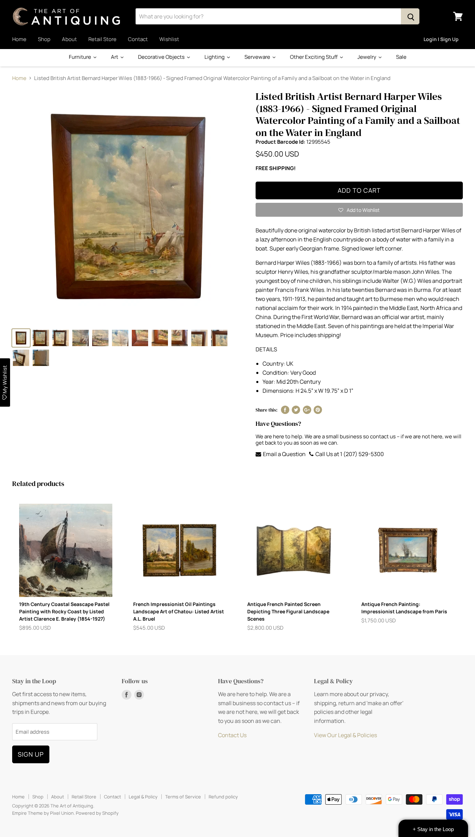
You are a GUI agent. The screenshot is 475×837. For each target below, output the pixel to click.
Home (19, 39)
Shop (44, 39)
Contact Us (232, 735)
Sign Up (31, 754)
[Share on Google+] (307, 410)
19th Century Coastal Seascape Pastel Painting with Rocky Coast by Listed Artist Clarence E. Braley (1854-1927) (64, 611)
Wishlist (169, 39)
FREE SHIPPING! (276, 168)
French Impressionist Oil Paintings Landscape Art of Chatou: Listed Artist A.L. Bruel (178, 611)
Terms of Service (183, 797)
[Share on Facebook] (285, 410)
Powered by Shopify (97, 813)
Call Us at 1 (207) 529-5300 (349, 454)
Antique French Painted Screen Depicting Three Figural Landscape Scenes (288, 611)
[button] (359, 210)
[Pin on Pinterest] (318, 410)
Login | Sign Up (441, 39)
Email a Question (284, 454)
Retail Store (102, 39)
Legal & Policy (143, 797)
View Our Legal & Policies (345, 735)
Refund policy (223, 797)
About (69, 39)
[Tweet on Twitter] (296, 410)
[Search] (410, 16)
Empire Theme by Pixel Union (43, 813)
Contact (138, 39)
